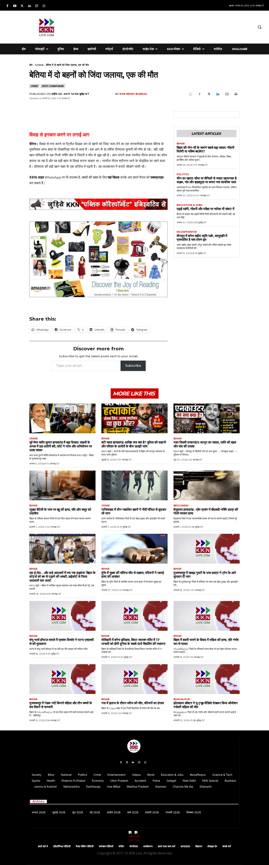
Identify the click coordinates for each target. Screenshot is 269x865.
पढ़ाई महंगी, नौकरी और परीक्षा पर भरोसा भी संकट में (205, 209)
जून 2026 (77, 812)
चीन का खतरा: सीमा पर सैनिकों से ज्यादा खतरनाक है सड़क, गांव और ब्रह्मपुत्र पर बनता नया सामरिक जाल (207, 180)
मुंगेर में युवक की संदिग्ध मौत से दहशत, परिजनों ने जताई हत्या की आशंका (132, 575)
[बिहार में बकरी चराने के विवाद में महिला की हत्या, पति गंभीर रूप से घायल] (206, 616)
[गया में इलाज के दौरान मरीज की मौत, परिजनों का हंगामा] (134, 679)
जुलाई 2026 (58, 812)
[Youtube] (14, 6)
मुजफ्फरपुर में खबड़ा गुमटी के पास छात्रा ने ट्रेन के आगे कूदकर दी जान (204, 575)
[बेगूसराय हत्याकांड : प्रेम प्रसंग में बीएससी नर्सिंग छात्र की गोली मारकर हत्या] (206, 485)
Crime (39, 64)
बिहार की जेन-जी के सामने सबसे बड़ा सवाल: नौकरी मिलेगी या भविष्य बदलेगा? (205, 149)
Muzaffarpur (187, 232)
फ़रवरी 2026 (152, 812)
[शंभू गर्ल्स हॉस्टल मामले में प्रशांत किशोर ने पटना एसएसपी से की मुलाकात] (62, 616)
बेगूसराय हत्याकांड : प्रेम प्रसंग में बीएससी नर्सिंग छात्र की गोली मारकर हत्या (205, 511)
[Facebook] (7, 6)
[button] (259, 27)
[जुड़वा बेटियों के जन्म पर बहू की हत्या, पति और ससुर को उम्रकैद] (62, 485)
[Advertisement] (164, 26)
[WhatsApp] (190, 94)
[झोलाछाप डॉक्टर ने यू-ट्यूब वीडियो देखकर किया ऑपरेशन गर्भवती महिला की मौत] (206, 679)
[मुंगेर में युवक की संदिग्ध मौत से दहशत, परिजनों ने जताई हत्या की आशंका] (134, 549)
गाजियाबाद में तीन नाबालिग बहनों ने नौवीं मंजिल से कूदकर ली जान (133, 511)
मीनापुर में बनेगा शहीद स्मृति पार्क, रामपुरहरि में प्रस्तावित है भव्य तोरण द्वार (202, 238)
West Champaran (53, 86)
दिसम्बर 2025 (193, 812)
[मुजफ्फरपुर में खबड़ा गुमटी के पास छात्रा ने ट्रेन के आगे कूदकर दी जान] (206, 549)
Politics (183, 174)
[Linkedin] (29, 6)
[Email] (227, 94)
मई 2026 (95, 812)
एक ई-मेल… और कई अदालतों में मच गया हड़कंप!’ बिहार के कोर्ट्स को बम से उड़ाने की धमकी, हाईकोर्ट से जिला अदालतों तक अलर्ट (62, 576)
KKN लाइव (36, 177)
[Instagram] (36, 6)
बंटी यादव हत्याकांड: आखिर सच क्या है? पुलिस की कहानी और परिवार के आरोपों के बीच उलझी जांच (133, 444)
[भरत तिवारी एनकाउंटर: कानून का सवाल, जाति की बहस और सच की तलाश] (206, 418)
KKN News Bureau (133, 93)
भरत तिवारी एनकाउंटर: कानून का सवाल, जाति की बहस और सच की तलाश (204, 444)
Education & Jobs (189, 205)
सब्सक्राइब (156, 177)
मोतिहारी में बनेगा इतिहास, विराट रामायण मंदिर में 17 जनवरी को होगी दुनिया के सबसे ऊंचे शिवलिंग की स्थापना (133, 642)
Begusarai (180, 505)
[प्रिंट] (236, 94)
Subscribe (133, 365)
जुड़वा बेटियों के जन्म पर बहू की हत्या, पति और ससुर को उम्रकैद (60, 511)
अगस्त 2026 (38, 812)
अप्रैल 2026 (114, 812)
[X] (208, 94)
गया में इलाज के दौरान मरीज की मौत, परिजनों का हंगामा (132, 703)
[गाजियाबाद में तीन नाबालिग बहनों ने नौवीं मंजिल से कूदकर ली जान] (134, 485)
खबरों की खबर (90, 177)
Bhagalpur (181, 699)
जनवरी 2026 (173, 812)
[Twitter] (22, 6)
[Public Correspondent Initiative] (98, 204)
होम (30, 64)
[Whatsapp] (44, 6)
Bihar (181, 143)
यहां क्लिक (114, 177)
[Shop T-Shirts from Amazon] (98, 259)
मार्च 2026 (132, 812)
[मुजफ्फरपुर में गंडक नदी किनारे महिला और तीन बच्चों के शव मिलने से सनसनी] (62, 679)
